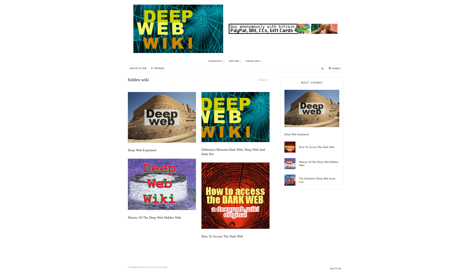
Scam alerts (215, 61)
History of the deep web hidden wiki (154, 217)
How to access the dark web (222, 236)
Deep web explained (142, 150)
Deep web (234, 61)
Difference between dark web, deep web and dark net (233, 152)
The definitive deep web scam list (317, 180)
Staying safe (253, 61)
